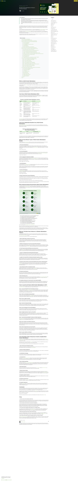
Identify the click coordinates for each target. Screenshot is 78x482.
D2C (37, 367)
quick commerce (44, 367)
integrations (35, 268)
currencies (20, 263)
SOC (28, 379)
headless (23, 383)
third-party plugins (33, 347)
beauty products (35, 147)
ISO (26, 379)
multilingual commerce (43, 413)
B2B (29, 87)
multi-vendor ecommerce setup (34, 158)
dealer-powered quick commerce (23, 416)
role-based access (33, 409)
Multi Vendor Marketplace (22, 6)
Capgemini (27, 224)
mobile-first (28, 246)
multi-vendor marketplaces (43, 29)
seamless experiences (27, 186)
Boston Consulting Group (32, 224)
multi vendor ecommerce (28, 31)
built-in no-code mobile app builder (29, 362)
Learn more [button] (3, 478)
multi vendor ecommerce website (23, 235)
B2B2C (39, 367)
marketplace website (27, 164)
